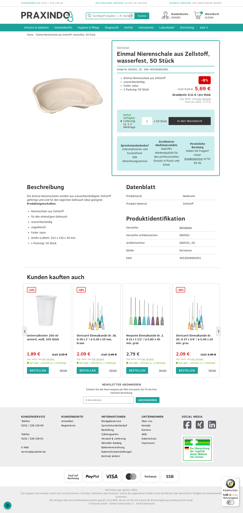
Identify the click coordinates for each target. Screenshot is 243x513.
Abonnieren (147, 400)
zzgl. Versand (204, 99)
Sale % (204, 27)
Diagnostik (112, 27)
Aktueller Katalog (111, 443)
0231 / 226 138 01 (32, 438)
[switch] (230, 502)
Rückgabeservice (111, 421)
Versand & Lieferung (113, 438)
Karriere (146, 429)
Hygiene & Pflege (88, 27)
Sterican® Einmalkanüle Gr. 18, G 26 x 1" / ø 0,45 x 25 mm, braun (97, 339)
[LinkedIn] (212, 429)
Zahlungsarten (109, 434)
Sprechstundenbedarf (114, 425)
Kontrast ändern (110, 456)
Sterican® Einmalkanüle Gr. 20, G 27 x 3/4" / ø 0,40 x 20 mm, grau (194, 339)
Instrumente (146, 27)
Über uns (147, 421)
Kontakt (146, 425)
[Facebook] (188, 429)
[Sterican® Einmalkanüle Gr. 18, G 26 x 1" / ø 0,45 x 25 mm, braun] (97, 313)
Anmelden (67, 421)
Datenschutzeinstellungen (116, 451)
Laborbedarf (166, 27)
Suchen (142, 15)
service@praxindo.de (33, 451)
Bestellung (107, 429)
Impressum (148, 443)
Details (63, 370)
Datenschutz (149, 438)
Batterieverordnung (113, 447)
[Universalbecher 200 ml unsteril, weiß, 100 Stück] (47, 313)
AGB (144, 434)
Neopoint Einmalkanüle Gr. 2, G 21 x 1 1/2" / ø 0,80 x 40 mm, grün (145, 339)
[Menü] (237, 479)
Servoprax (123, 47)
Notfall (128, 27)
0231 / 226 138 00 (52, 3)
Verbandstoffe (63, 27)
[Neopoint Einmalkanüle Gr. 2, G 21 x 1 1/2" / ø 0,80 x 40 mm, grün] (146, 313)
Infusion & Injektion (36, 27)
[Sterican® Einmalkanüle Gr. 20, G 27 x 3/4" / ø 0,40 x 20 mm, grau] (196, 313)
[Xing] (200, 429)
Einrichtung (187, 27)
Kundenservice (194, 158)
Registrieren (68, 425)
